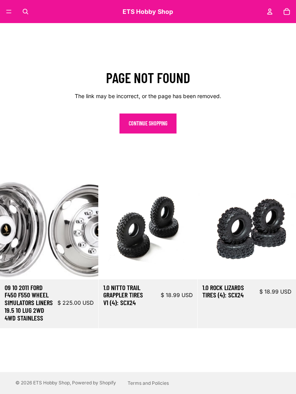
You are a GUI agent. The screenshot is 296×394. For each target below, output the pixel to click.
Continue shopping (148, 123)
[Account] (269, 11)
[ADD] (87, 267)
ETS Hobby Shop (51, 383)
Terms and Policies (148, 383)
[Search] (25, 11)
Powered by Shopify (94, 383)
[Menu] (9, 11)
